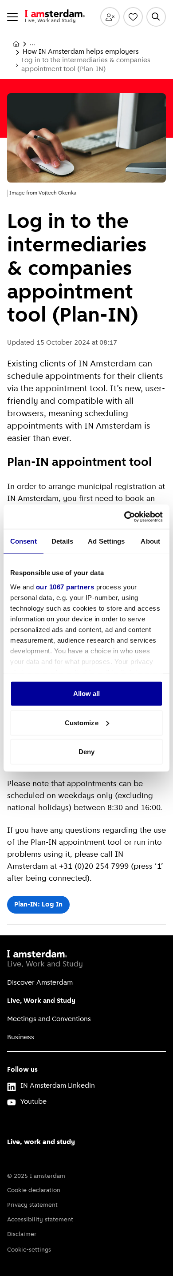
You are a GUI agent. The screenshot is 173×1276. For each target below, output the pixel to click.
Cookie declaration (33, 1190)
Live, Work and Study (41, 1001)
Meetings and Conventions (49, 1019)
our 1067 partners (65, 586)
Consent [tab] (23, 541)
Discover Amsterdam (40, 982)
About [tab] (150, 541)
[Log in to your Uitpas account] (110, 17)
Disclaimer (21, 1234)
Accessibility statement (40, 1219)
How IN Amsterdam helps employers (81, 52)
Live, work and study (41, 1142)
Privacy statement (32, 1205)
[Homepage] (16, 44)
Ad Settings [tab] (106, 541)
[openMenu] (12, 17)
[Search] (156, 17)
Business (20, 1037)
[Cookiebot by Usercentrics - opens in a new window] (124, 516)
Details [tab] (62, 541)
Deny (86, 751)
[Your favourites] (133, 17)
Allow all (86, 693)
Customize (81, 722)
